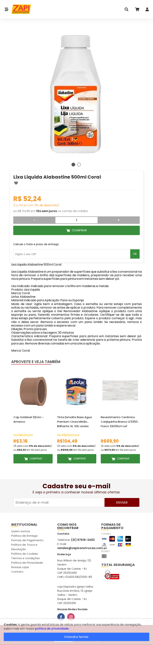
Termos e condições (25, 558)
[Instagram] (71, 617)
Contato (17, 572)
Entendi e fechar (76, 637)
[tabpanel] (76, 93)
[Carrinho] (137, 10)
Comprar (79, 230)
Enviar (122, 502)
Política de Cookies (24, 554)
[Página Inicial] (19, 9)
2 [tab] (79, 164)
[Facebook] (61, 617)
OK (135, 254)
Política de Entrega (24, 536)
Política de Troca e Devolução (24, 547)
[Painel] (147, 10)
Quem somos (20, 531)
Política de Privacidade (27, 563)
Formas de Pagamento (27, 540)
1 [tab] (73, 164)
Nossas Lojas (20, 567)
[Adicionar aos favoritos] (16, 183)
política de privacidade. (52, 628)
